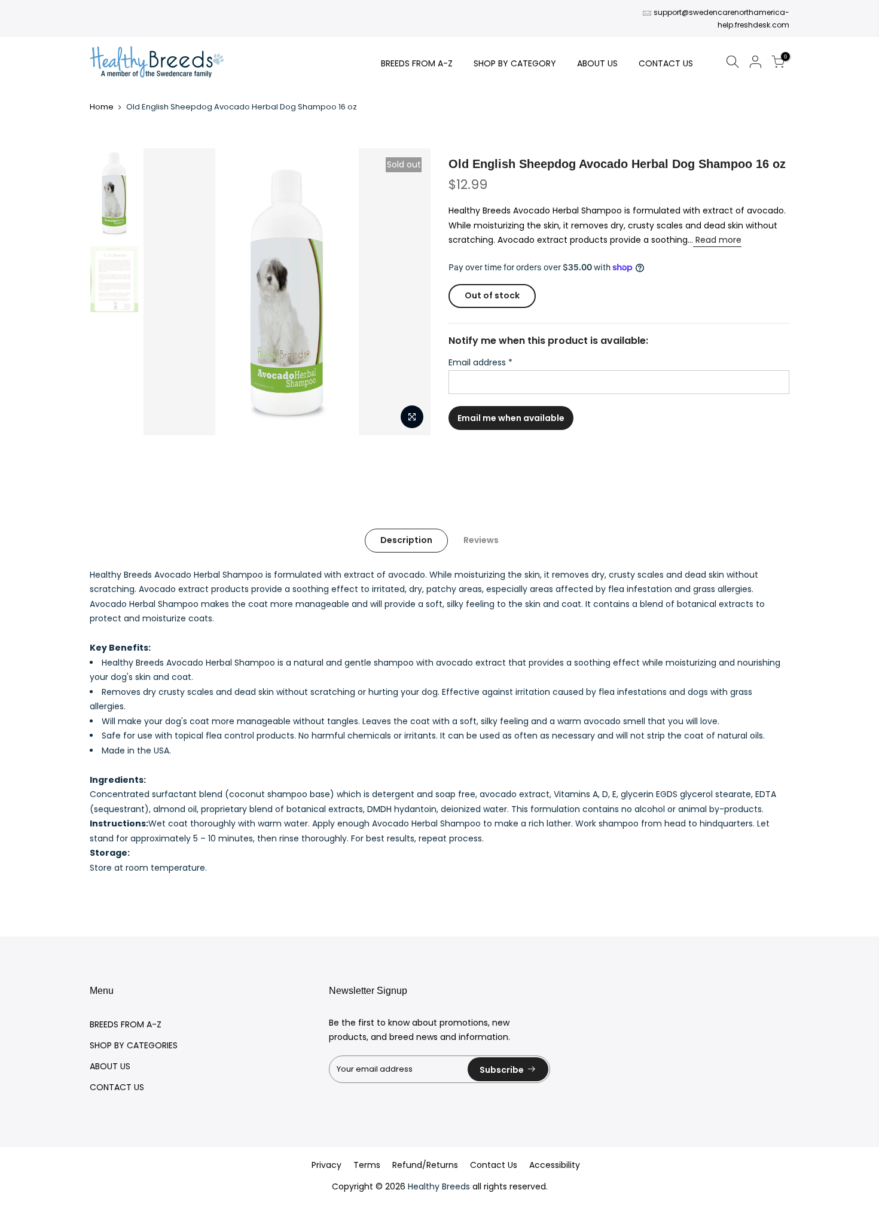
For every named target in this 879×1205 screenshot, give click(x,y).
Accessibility (554, 1165)
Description (406, 540)
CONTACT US (666, 63)
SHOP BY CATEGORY (515, 63)
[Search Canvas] (732, 63)
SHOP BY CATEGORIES (134, 1045)
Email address (480, 362)
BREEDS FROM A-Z (417, 63)
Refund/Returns (425, 1165)
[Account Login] (755, 63)
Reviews (481, 540)
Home (102, 107)
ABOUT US (597, 63)
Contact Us (493, 1165)
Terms (366, 1165)
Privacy (326, 1165)
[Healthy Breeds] (157, 63)
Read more (717, 240)
